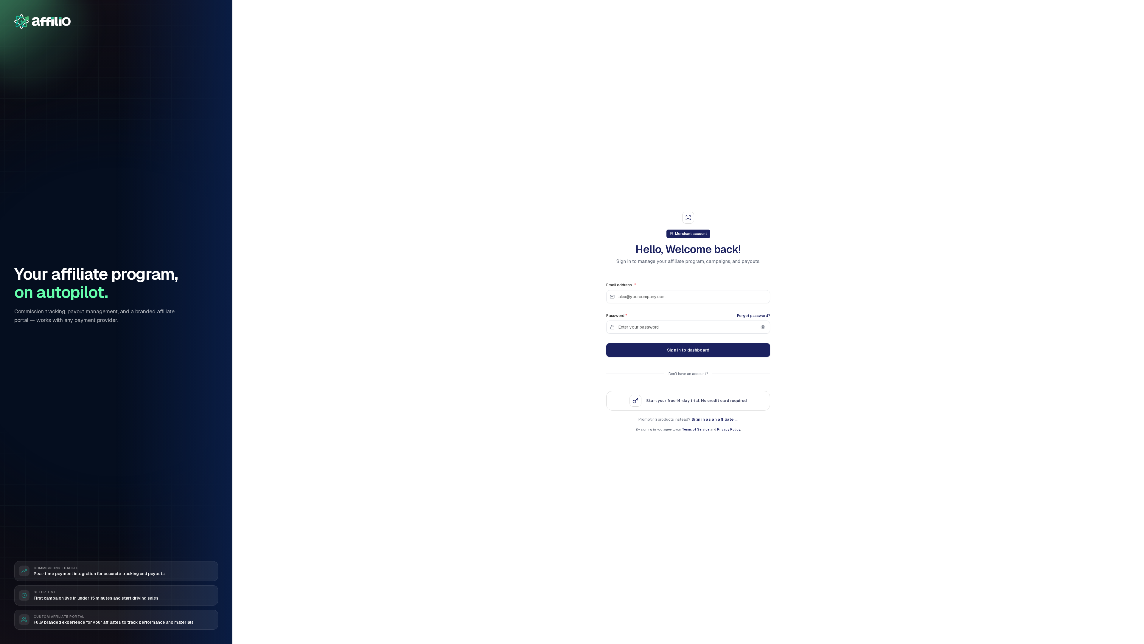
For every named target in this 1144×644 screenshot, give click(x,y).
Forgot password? (753, 315)
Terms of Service (696, 429)
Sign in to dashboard (688, 350)
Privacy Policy (728, 429)
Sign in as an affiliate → (714, 419)
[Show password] (763, 327)
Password (616, 315)
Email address (621, 284)
